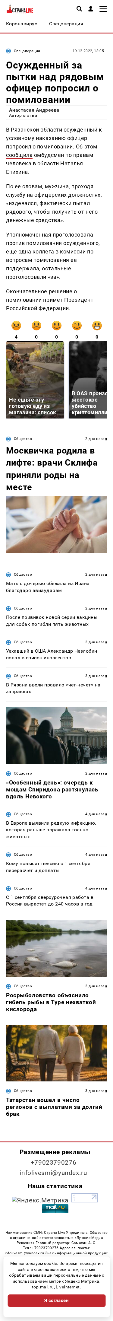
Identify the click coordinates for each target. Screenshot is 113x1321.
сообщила (19, 155)
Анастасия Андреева (34, 110)
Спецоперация (27, 51)
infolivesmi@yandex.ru (53, 1172)
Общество (23, 439)
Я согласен (56, 1300)
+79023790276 (54, 1162)
